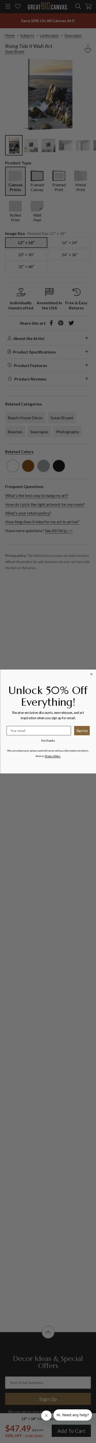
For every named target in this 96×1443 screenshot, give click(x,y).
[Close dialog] (91, 674)
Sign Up (82, 730)
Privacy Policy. (52, 756)
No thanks (48, 740)
